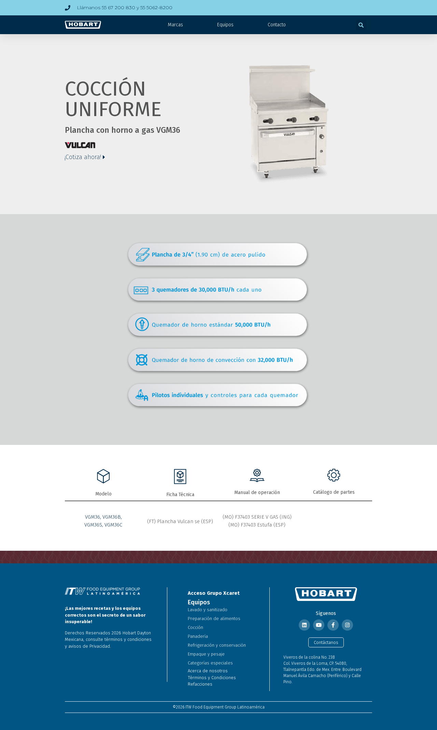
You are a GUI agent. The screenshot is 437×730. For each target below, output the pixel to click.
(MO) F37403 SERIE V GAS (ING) (257, 517)
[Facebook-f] (333, 625)
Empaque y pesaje (206, 654)
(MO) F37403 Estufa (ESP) (256, 525)
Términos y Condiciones (212, 677)
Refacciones (200, 684)
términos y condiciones (128, 639)
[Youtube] (318, 625)
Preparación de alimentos (214, 618)
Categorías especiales (210, 662)
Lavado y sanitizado (207, 609)
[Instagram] (347, 625)
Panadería (198, 636)
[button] (361, 25)
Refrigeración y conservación (217, 645)
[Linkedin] (304, 625)
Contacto (277, 25)
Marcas (175, 25)
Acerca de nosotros (208, 670)
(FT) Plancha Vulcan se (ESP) (180, 521)
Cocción (195, 627)
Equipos (225, 25)
